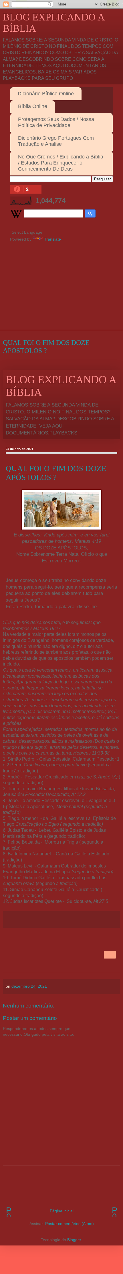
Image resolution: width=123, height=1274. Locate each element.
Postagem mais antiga (114, 1211)
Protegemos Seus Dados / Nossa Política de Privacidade (56, 122)
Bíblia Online (32, 106)
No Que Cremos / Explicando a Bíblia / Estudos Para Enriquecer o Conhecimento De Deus (60, 163)
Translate (52, 239)
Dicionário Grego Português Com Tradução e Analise (56, 141)
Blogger (74, 1239)
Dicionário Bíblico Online (46, 94)
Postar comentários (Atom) (69, 1223)
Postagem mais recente (8, 1211)
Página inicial (62, 1211)
